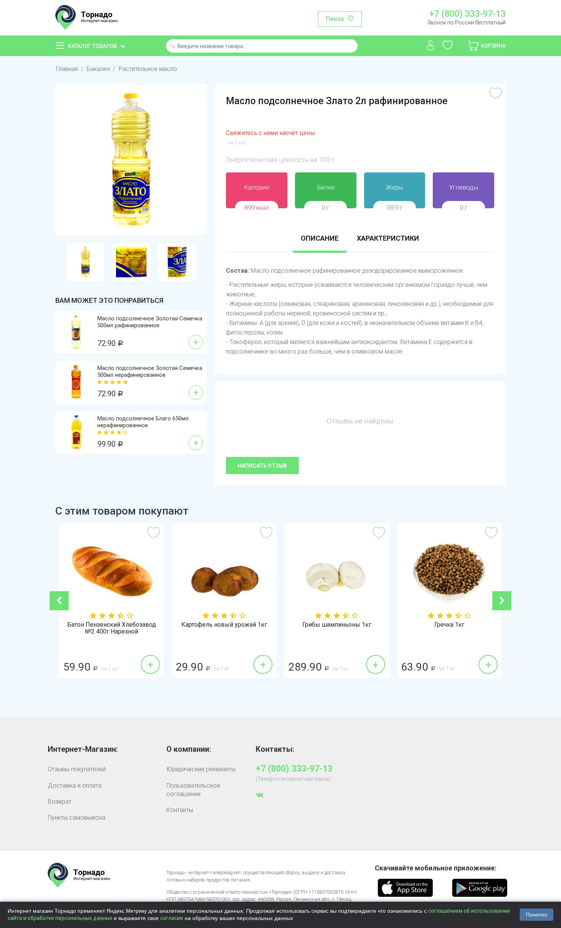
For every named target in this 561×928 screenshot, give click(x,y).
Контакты (179, 810)
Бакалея (98, 68)
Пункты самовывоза (76, 817)
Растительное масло (148, 68)
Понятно (536, 915)
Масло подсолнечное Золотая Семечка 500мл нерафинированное (149, 371)
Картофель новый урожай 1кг (224, 624)
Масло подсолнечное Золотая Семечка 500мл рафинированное (149, 322)
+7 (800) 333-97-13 (467, 14)
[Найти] (172, 46)
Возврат (59, 801)
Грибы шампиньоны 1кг (336, 624)
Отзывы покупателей (77, 769)
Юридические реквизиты (200, 769)
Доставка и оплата (75, 785)
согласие (171, 918)
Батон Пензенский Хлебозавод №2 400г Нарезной (111, 628)
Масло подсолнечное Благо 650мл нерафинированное (143, 422)
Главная (67, 68)
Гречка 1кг (449, 624)
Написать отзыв (262, 466)
